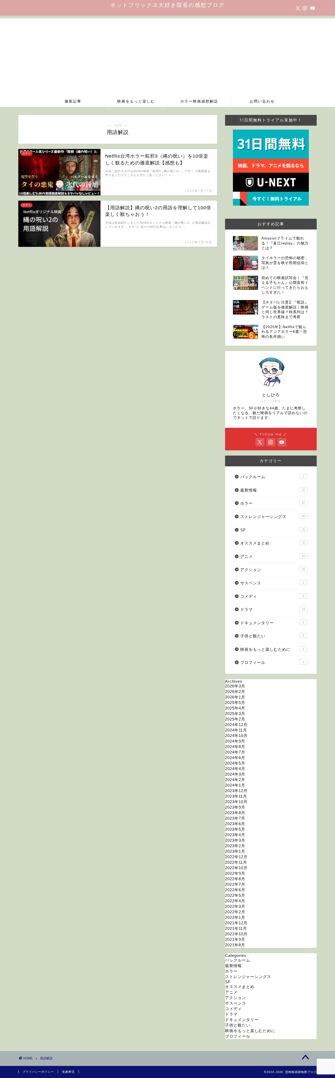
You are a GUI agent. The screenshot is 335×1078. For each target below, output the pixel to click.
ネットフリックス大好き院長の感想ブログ (167, 5)
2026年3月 (235, 686)
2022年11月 (236, 862)
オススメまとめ (272, 543)
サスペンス (272, 583)
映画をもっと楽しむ (136, 101)
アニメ (272, 556)
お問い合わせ (262, 101)
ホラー (272, 503)
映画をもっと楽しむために (272, 649)
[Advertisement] (167, 55)
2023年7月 (235, 818)
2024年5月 (235, 763)
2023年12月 (236, 790)
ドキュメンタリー (272, 623)
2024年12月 (236, 724)
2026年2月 (235, 691)
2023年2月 (235, 846)
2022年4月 (235, 901)
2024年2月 (235, 779)
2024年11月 (236, 730)
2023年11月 (236, 796)
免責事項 (68, 1071)
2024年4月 (235, 768)
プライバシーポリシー (38, 1071)
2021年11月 (236, 928)
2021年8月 (235, 945)
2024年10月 (236, 735)
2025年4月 (235, 708)
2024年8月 (235, 746)
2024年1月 (235, 785)
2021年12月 (236, 923)
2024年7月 (235, 752)
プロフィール (272, 662)
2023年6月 (235, 823)
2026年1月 (235, 697)
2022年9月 (235, 873)
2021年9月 (235, 939)
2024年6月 (235, 757)
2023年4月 (235, 834)
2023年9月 (235, 807)
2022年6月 (235, 890)
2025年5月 (235, 702)
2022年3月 (235, 906)
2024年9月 (235, 741)
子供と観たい (272, 636)
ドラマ (272, 609)
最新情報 (272, 490)
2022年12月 (236, 857)
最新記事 (73, 101)
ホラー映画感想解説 (199, 101)
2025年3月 (235, 713)
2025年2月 (235, 719)
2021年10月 (236, 934)
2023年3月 (235, 840)
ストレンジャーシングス (272, 516)
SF (272, 530)
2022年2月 (235, 912)
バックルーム (272, 476)
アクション (272, 569)
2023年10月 (236, 801)
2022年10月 (236, 868)
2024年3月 (235, 774)
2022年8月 (235, 879)
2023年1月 (235, 851)
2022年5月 (235, 895)
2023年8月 (235, 812)
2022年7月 (235, 884)
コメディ (272, 596)
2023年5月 (235, 829)
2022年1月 (235, 917)
